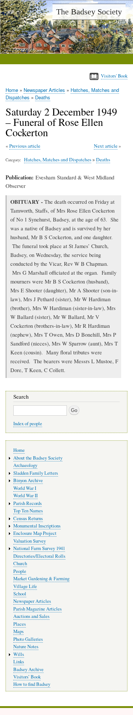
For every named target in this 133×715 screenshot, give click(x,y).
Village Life (25, 586)
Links (18, 662)
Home (12, 89)
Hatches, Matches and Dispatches (57, 159)
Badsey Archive (28, 669)
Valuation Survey (29, 541)
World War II (25, 495)
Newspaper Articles (44, 89)
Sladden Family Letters (35, 473)
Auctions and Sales (31, 616)
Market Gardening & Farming (41, 578)
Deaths (42, 97)
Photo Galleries (28, 639)
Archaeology (25, 465)
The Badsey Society (89, 11)
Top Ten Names (28, 511)
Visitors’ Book (27, 677)
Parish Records (27, 503)
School (19, 594)
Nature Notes (25, 646)
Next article (105, 145)
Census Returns (28, 518)
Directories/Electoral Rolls (39, 556)
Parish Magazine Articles (37, 609)
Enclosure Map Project (35, 533)
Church (20, 563)
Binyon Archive (28, 480)
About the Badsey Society (37, 458)
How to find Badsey (31, 684)
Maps (18, 631)
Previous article (24, 145)
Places (19, 624)
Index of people (27, 423)
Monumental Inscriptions (37, 526)
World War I (24, 488)
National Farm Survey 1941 (39, 548)
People (19, 571)
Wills (18, 654)
